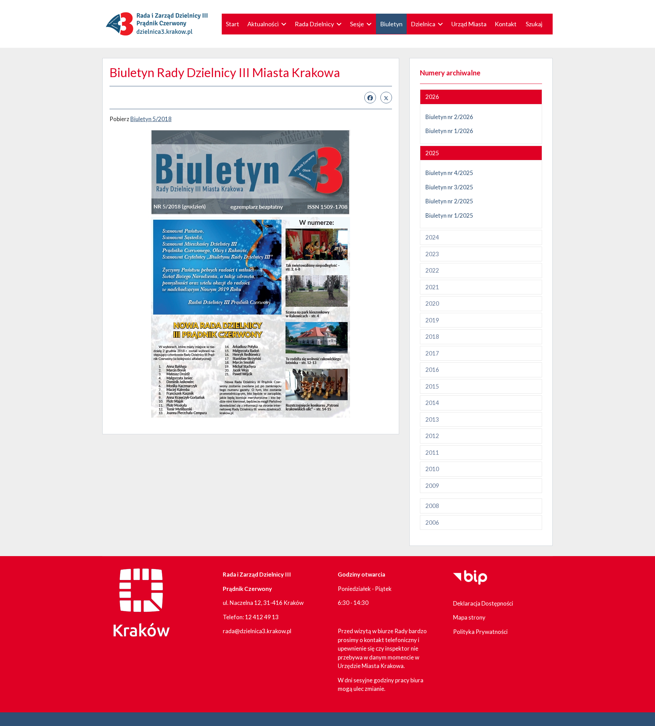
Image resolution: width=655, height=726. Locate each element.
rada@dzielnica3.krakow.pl (257, 631)
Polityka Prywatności (480, 631)
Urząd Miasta (468, 24)
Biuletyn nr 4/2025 (449, 172)
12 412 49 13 (262, 617)
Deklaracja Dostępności (483, 603)
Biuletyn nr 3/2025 (449, 187)
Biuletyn (391, 24)
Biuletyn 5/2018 (151, 118)
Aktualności (263, 24)
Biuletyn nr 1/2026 (449, 130)
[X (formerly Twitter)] (386, 97)
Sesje (357, 24)
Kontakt (505, 24)
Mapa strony (469, 617)
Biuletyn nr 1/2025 (449, 215)
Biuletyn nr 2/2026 (449, 116)
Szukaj (534, 24)
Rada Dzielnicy (314, 24)
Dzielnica (423, 24)
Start (232, 24)
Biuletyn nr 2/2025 (449, 201)
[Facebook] (370, 97)
